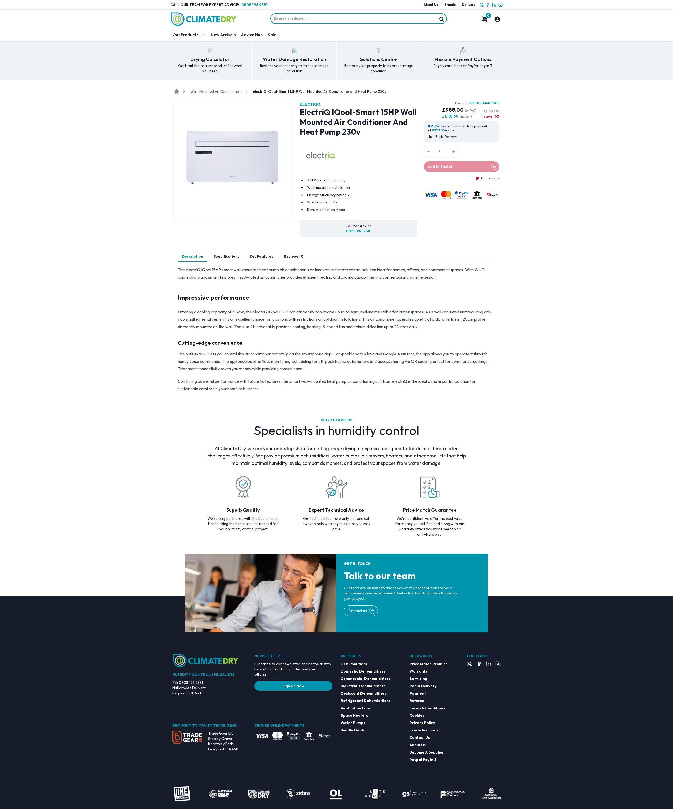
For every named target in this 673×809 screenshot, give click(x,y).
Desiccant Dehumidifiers (363, 693)
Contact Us (420, 737)
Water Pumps (353, 722)
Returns (417, 700)
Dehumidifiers (354, 664)
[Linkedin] (494, 5)
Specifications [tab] (226, 256)
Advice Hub (252, 34)
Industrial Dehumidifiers (363, 686)
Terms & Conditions (427, 708)
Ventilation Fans (356, 708)
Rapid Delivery (423, 686)
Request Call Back (187, 693)
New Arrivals (223, 34)
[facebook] (488, 5)
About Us (431, 5)
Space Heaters (354, 715)
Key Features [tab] (261, 256)
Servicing (418, 678)
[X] (482, 5)
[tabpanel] (336, 329)
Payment (418, 693)
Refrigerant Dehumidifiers (365, 700)
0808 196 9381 (254, 4)
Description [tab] (192, 256)
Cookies (417, 715)
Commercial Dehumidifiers (365, 678)
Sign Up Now (293, 686)
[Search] (442, 19)
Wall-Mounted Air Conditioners (216, 91)
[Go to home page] (177, 91)
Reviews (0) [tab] (294, 256)
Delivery (468, 5)
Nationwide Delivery (189, 687)
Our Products (185, 34)
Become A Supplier (427, 752)
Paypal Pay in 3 (423, 759)
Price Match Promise (429, 664)
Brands (450, 5)
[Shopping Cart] (485, 19)
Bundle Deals (353, 730)
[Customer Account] (497, 19)
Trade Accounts (424, 730)
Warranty (418, 671)
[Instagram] (500, 5)
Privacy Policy (422, 722)
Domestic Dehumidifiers (363, 671)
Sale (272, 34)
